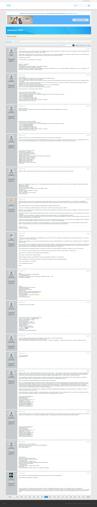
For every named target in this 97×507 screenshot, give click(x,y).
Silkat (11, 239)
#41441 (88, 353)
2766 (59, 496)
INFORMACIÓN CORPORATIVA (70, 503)
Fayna (11, 204)
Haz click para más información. (72, 13)
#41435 (88, 169)
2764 (50, 496)
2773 (63, 496)
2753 (30, 496)
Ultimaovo (11, 478)
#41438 (88, 271)
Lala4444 (11, 376)
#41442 (88, 370)
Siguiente (88, 496)
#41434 (88, 135)
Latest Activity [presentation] (16, 41)
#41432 (88, 75)
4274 (83, 496)
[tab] (9, 41)
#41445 (88, 473)
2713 (26, 496)
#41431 (88, 49)
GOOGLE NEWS (81, 503)
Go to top (93, 503)
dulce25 (11, 80)
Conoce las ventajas (80, 19)
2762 (42, 496)
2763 (46, 496)
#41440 (88, 335)
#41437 (88, 233)
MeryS (11, 307)
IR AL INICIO (87, 503)
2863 (71, 496)
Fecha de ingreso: (11, 59)
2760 (34, 496)
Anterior (10, 496)
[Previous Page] (84, 45)
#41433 (88, 106)
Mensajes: (11, 61)
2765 (54, 496)
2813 (67, 496)
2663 (22, 496)
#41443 (88, 411)
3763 (79, 496)
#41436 (88, 199)
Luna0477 (11, 276)
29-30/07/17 (21, 318)
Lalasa (11, 174)
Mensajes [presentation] (9, 41)
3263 (75, 496)
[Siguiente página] (85, 45)
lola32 (11, 140)
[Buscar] (89, 6)
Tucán (11, 54)
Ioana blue (11, 341)
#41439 (88, 302)
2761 (38, 496)
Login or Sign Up (86, 0)
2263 (17, 496)
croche (11, 447)
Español (4, 503)
